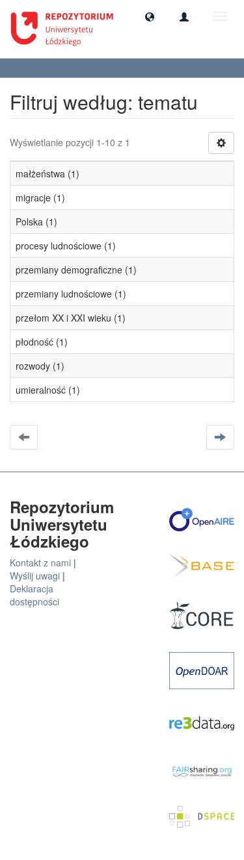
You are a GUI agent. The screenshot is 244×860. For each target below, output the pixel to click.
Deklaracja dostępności (34, 595)
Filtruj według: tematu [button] (59, 67)
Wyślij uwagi (35, 575)
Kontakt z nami (40, 562)
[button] (149, 16)
